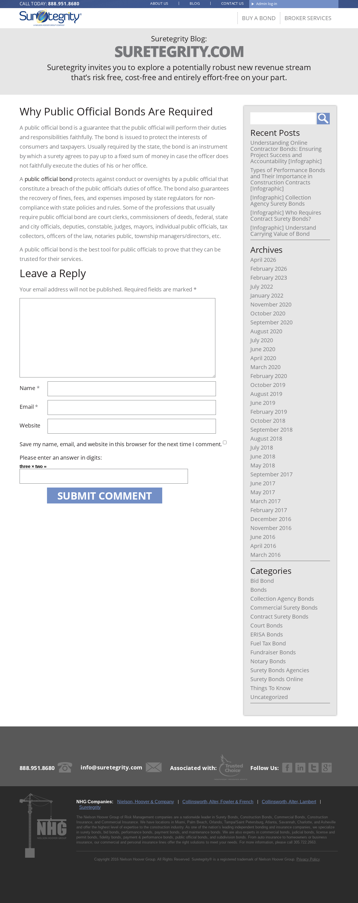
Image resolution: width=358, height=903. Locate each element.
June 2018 (262, 456)
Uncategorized (269, 697)
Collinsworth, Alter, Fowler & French (217, 801)
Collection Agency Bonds (282, 599)
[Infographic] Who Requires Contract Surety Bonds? (285, 216)
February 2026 (268, 269)
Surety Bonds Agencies (279, 670)
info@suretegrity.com (111, 767)
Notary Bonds (268, 661)
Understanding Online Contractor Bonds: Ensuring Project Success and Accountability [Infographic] (286, 152)
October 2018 (267, 421)
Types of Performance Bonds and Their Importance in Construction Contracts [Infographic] (287, 179)
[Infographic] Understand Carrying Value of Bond (283, 231)
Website (30, 425)
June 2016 (262, 537)
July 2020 (261, 340)
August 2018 (266, 439)
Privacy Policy (308, 859)
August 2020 (266, 331)
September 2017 (271, 474)
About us (159, 3)
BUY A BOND (259, 18)
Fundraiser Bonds (273, 652)
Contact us (232, 3)
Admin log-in (266, 3)
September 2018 (271, 430)
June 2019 (262, 403)
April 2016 (263, 546)
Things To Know (270, 688)
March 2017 (265, 501)
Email (29, 406)
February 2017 (268, 510)
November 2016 (270, 528)
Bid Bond (262, 581)
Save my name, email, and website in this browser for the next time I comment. (121, 444)
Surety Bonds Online (276, 679)
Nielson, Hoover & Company (145, 801)
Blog (195, 3)
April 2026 (263, 260)
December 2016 (270, 519)
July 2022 (261, 287)
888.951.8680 (63, 4)
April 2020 (263, 358)
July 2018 (261, 448)
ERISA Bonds (266, 634)
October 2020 (267, 313)
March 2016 (265, 555)
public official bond (49, 179)
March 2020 (265, 367)
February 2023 (268, 278)
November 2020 (270, 304)
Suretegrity (90, 807)
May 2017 (262, 492)
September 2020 (271, 322)
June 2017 (262, 483)
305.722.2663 (304, 842)
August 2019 (266, 394)
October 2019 (267, 385)
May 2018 (262, 465)
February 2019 (268, 412)
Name (29, 388)
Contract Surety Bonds (279, 617)
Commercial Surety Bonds (284, 608)
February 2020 (268, 376)
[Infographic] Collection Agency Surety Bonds (280, 200)
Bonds (258, 590)
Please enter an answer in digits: (61, 457)
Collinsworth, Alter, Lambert (289, 801)
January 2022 (266, 296)
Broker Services (307, 18)
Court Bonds (266, 625)
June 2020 (262, 349)
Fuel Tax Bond (268, 643)
